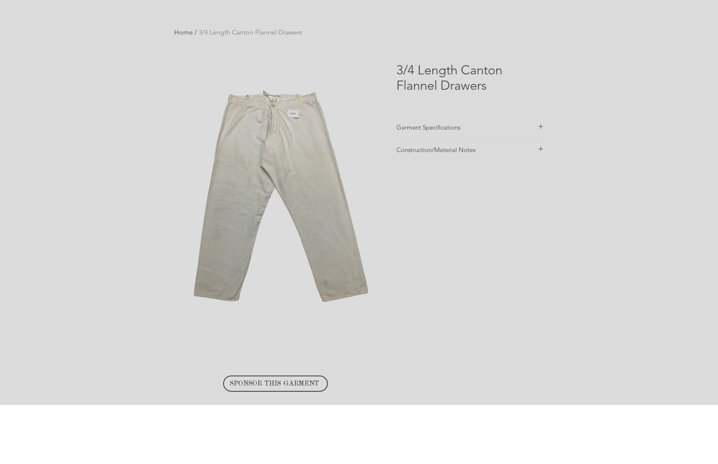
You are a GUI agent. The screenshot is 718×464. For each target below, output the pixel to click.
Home (183, 32)
